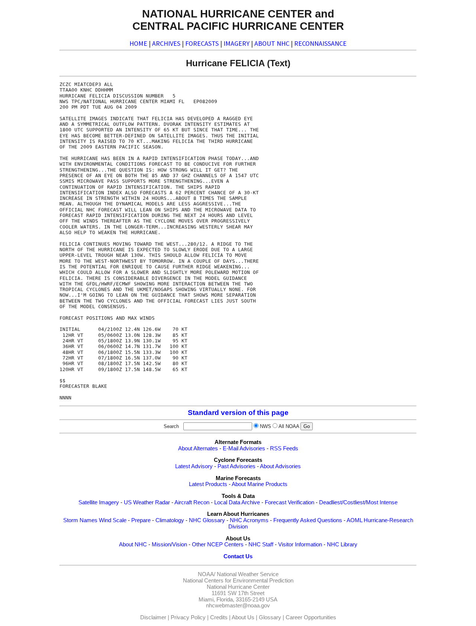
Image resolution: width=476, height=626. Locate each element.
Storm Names (80, 520)
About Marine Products (259, 484)
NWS (265, 426)
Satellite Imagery (98, 502)
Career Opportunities (311, 617)
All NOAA (289, 426)
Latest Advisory (194, 466)
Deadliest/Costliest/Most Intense (358, 502)
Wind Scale (112, 520)
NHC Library (342, 544)
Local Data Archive (237, 502)
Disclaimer (153, 617)
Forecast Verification (289, 502)
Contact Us (238, 556)
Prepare (141, 520)
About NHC (133, 544)
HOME (138, 43)
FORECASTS (202, 43)
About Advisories (280, 466)
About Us (243, 617)
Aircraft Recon (191, 502)
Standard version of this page (238, 412)
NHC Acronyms (249, 520)
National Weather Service (248, 574)
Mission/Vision (169, 544)
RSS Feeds (284, 448)
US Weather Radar (147, 502)
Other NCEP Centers (218, 544)
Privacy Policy (188, 617)
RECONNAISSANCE (320, 43)
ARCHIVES (166, 43)
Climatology (169, 520)
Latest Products (208, 484)
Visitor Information (300, 544)
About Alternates (198, 448)
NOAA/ (206, 574)
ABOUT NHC (271, 43)
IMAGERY (236, 43)
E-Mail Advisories (244, 448)
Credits (219, 617)
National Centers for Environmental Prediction (238, 581)
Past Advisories (236, 466)
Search (173, 426)
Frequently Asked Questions (307, 520)
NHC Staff (260, 544)
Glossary (270, 617)
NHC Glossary (207, 520)
